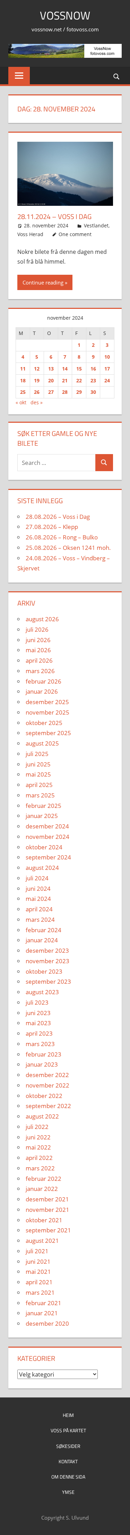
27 (51, 392)
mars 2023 (40, 1044)
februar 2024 (43, 930)
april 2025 (39, 785)
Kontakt (68, 1461)
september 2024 (48, 857)
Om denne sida (68, 1476)
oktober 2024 (44, 847)
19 (37, 380)
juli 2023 (37, 1002)
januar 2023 (42, 1064)
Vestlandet (96, 225)
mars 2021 (40, 1292)
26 (37, 392)
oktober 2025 (44, 723)
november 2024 (47, 837)
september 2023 (48, 981)
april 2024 (39, 909)
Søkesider (68, 1446)
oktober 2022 (44, 1096)
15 (79, 368)
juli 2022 (37, 1127)
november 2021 (47, 1210)
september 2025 (48, 733)
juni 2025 (38, 764)
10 (107, 356)
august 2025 (42, 743)
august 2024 (42, 868)
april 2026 (39, 660)
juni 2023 (38, 1013)
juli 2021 (37, 1251)
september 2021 (48, 1230)
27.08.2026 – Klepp (52, 527)
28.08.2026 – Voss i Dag (58, 517)
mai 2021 (38, 1272)
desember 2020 (47, 1323)
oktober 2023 (44, 971)
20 (51, 380)
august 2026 (42, 619)
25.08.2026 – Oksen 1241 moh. (68, 548)
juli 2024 (37, 878)
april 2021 (39, 1282)
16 (93, 368)
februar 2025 (43, 806)
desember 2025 (47, 702)
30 (93, 392)
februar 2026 (43, 681)
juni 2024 (38, 889)
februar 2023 (43, 1054)
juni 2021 (38, 1261)
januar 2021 (42, 1313)
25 (23, 392)
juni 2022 (38, 1137)
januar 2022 (42, 1189)
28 (65, 392)
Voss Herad (30, 234)
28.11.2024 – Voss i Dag (54, 216)
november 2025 (47, 712)
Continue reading (43, 282)
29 (79, 392)
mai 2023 (38, 1023)
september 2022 (48, 1106)
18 (23, 380)
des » (37, 402)
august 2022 (42, 1116)
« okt (21, 402)
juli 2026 (37, 629)
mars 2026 (40, 671)
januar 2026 (42, 691)
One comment (75, 234)
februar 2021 (43, 1303)
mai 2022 (38, 1147)
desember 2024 (47, 826)
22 (79, 380)
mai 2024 (38, 899)
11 (23, 368)
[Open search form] (117, 76)
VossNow (65, 15)
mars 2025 (40, 795)
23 (93, 380)
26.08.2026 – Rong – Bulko (62, 537)
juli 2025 (37, 754)
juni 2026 (38, 640)
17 (107, 368)
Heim (68, 1415)
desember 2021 (47, 1199)
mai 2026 (38, 650)
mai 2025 (38, 774)
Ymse (68, 1492)
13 (51, 368)
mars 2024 (40, 919)
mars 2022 (40, 1168)
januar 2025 (42, 816)
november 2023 (47, 961)
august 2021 (42, 1241)
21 (65, 380)
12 (37, 368)
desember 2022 (47, 1075)
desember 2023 (47, 950)
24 (107, 380)
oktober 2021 (44, 1220)
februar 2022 (43, 1179)
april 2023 (39, 1033)
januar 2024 (42, 940)
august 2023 (42, 992)
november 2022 (47, 1085)
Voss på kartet (68, 1430)
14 (65, 368)
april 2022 (39, 1158)
